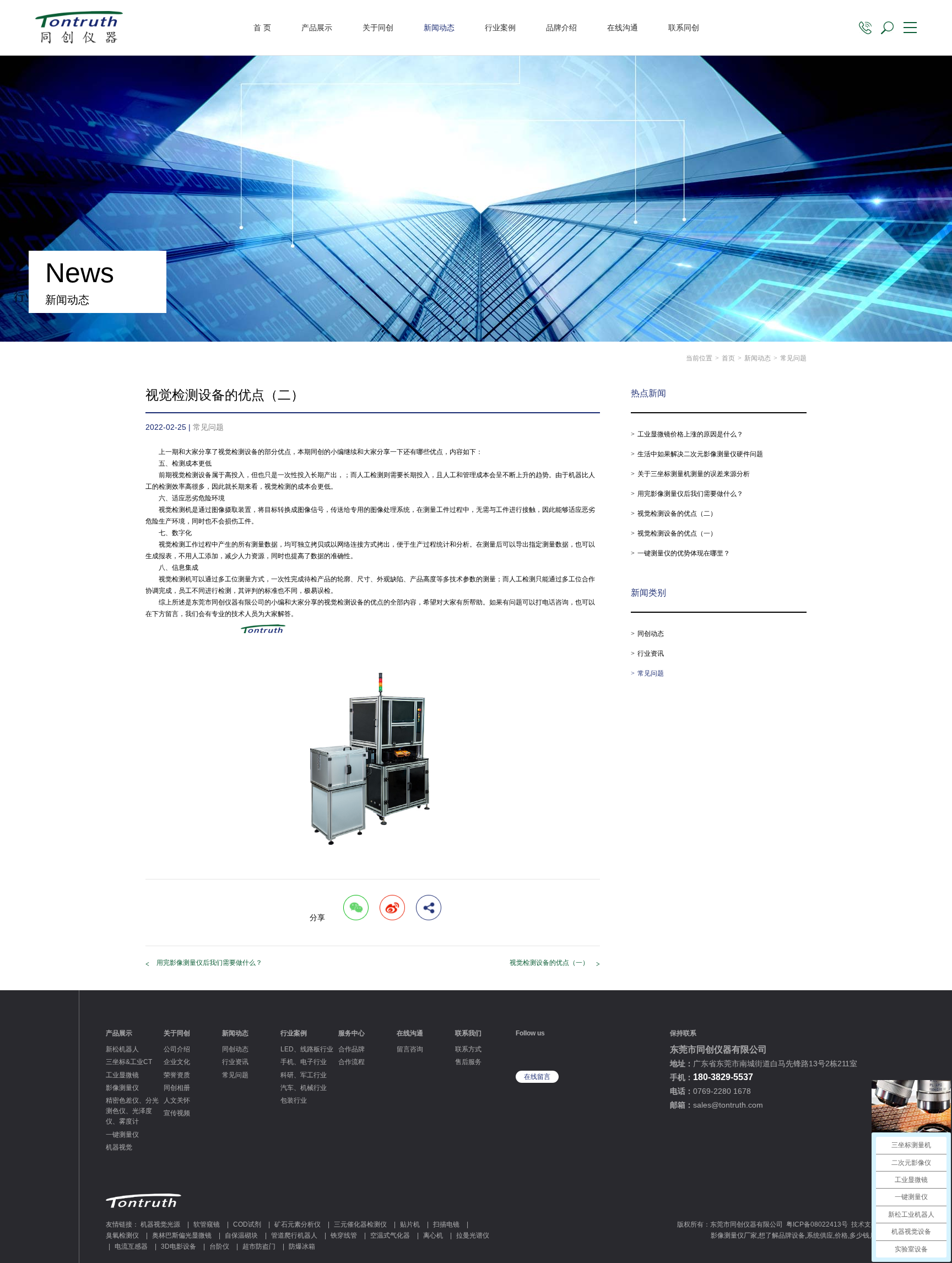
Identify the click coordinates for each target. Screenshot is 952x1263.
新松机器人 (122, 1049)
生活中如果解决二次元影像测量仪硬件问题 (700, 454)
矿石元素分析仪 (297, 1224)
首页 (728, 358)
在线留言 (537, 1077)
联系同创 (683, 27)
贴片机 (410, 1224)
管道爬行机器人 (294, 1235)
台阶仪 (219, 1246)
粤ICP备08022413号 (817, 1224)
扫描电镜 (446, 1224)
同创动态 (650, 634)
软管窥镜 (206, 1224)
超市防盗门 (258, 1246)
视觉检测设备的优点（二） (677, 513)
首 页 (262, 27)
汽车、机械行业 (303, 1088)
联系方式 (468, 1049)
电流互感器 (131, 1246)
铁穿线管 (344, 1235)
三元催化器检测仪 (360, 1224)
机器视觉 (119, 1147)
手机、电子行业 (303, 1062)
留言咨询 (410, 1049)
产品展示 (316, 27)
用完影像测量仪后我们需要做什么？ (209, 963)
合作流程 (351, 1062)
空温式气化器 (390, 1235)
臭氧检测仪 (122, 1235)
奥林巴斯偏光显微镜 (182, 1235)
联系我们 (468, 1033)
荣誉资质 (177, 1075)
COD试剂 (247, 1224)
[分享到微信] (356, 907)
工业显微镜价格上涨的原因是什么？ (690, 434)
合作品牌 (351, 1049)
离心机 (433, 1235)
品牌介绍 (561, 27)
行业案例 (500, 27)
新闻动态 (439, 27)
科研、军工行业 (303, 1075)
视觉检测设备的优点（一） (549, 963)
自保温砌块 (241, 1235)
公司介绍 (177, 1049)
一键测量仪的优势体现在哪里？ (683, 553)
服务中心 (351, 1033)
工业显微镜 (122, 1075)
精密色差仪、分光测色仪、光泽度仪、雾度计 (132, 1111)
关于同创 (378, 27)
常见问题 (650, 673)
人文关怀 (177, 1100)
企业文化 (177, 1062)
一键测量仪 (122, 1134)
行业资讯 (650, 653)
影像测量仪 (122, 1088)
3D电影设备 (178, 1246)
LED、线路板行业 (306, 1049)
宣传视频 (177, 1113)
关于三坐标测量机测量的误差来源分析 (693, 474)
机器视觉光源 (160, 1224)
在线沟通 (622, 27)
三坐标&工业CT (129, 1062)
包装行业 (293, 1100)
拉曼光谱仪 (472, 1235)
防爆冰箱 (302, 1246)
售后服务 (468, 1062)
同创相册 (177, 1088)
